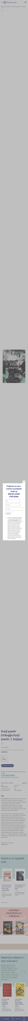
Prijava (8, 513)
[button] (24, 482)
